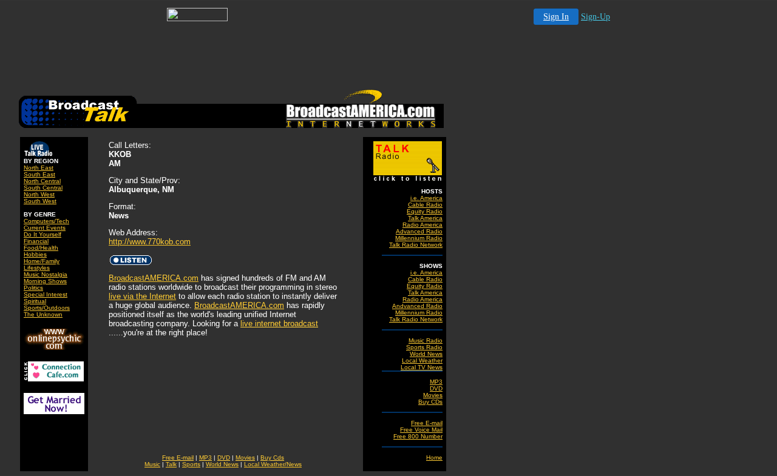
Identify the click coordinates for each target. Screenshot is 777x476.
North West (39, 194)
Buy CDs (430, 401)
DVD (436, 388)
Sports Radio (424, 347)
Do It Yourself (42, 234)
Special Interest (45, 294)
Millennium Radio (419, 238)
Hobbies (35, 254)
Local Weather (422, 360)
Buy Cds (272, 457)
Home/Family (41, 261)
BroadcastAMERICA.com (153, 278)
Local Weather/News (273, 464)
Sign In (556, 16)
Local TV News (422, 367)
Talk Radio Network (416, 244)
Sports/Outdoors (47, 307)
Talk (171, 464)
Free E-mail (427, 423)
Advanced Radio (419, 231)
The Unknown (43, 314)
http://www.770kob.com (150, 241)
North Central (42, 181)
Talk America (425, 218)
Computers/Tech (46, 221)
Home (434, 457)
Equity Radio (425, 211)
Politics (33, 287)
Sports (191, 464)
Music (152, 464)
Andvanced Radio (417, 306)
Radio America (422, 224)
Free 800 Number (418, 436)
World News (426, 353)
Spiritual (35, 301)
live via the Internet (142, 296)
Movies (433, 395)
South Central (43, 187)
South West (40, 201)
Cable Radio (425, 204)
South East (39, 174)
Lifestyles (37, 267)
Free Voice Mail (421, 429)
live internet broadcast (279, 323)
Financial (36, 241)
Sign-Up (595, 16)
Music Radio (426, 340)
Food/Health (41, 247)
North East (38, 167)
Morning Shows (45, 281)
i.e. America (426, 198)
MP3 (436, 381)
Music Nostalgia (45, 274)
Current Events (45, 227)
